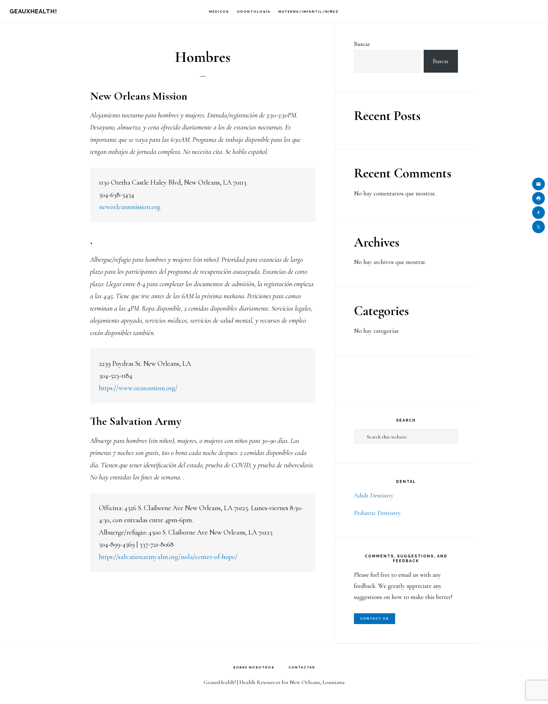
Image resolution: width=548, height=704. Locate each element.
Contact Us (374, 618)
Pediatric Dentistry (377, 513)
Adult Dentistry (374, 495)
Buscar (362, 44)
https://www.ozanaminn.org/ (138, 388)
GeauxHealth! (33, 11)
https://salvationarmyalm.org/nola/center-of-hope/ (168, 557)
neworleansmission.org (129, 207)
